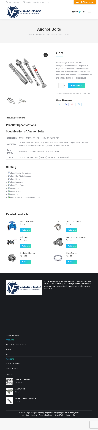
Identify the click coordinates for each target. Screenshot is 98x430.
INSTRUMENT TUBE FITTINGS (16, 345)
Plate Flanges (71, 253)
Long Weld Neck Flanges (76, 237)
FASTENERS (68, 93)
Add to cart (76, 85)
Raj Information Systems (70, 413)
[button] (46, 55)
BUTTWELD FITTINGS (13, 364)
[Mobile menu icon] (89, 11)
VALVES (8, 354)
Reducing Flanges (27, 253)
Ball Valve (24, 237)
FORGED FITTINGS (12, 368)
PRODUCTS (77, 93)
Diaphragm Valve (27, 221)
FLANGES (9, 349)
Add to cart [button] (26, 230)
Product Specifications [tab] (15, 118)
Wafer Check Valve (74, 221)
